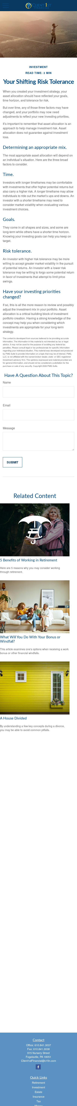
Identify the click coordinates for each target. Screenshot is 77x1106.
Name (7, 382)
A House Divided (13, 718)
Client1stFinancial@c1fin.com (38, 1061)
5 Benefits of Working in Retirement (28, 560)
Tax (38, 1101)
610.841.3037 (43, 1045)
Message (9, 428)
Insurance (38, 1096)
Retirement (38, 1082)
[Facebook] (38, 1066)
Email (6, 405)
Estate (38, 1092)
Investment (38, 1087)
